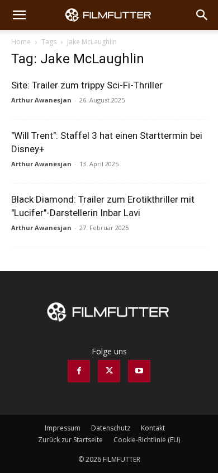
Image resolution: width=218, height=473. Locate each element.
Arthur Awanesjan (41, 100)
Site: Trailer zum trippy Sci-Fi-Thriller (87, 85)
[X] (109, 371)
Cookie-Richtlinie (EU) (146, 439)
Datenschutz (110, 428)
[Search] (202, 15)
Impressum (62, 428)
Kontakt (153, 428)
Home (21, 41)
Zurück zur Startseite (70, 439)
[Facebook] (79, 371)
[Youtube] (139, 371)
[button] (19, 15)
